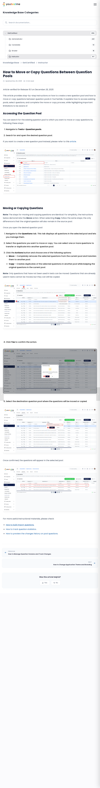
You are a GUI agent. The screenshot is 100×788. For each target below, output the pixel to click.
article (73, 141)
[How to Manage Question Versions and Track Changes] (2, 394)
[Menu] (95, 4)
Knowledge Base (11, 62)
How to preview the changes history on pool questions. (32, 533)
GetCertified (29, 62)
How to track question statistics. (21, 529)
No (57, 583)
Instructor (43, 62)
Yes (45, 583)
